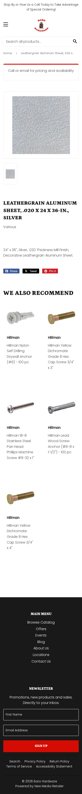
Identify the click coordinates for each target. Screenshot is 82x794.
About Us (41, 648)
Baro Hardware (45, 781)
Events (41, 635)
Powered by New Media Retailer (39, 786)
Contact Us (41, 661)
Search (14, 761)
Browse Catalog (41, 622)
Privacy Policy (34, 761)
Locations (41, 654)
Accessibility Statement (54, 766)
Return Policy (59, 761)
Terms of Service (19, 766)
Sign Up (41, 746)
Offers (41, 628)
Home (7, 53)
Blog (41, 641)
